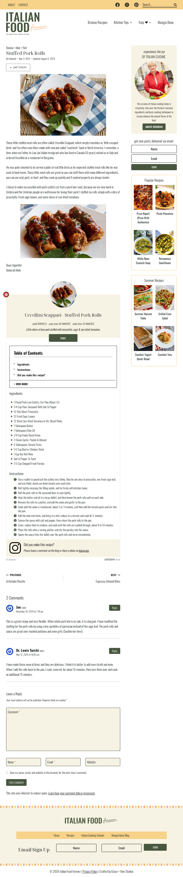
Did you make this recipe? (31, 375)
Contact (23, 5)
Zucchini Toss (165, 354)
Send (154, 167)
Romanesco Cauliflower (165, 260)
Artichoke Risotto (15, 578)
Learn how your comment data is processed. (71, 793)
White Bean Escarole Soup (143, 260)
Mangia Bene (166, 22)
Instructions (23, 370)
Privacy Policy (90, 871)
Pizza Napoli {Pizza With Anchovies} (143, 217)
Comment (14, 712)
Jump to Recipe (20, 67)
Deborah (12, 58)
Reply (114, 608)
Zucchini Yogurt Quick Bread (143, 356)
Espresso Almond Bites (108, 578)
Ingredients (23, 364)
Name (12, 762)
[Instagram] (127, 4)
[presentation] (143, 197)
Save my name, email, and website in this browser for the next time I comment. (48, 773)
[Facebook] (117, 4)
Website (91, 762)
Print (63, 338)
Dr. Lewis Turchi (27, 650)
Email (51, 762)
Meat (18, 47)
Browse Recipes (97, 22)
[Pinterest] (136, 4)
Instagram (84, 550)
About (11, 5)
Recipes (9, 47)
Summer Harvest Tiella (143, 316)
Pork (25, 47)
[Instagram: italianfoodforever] (16, 548)
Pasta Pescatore (165, 213)
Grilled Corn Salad (165, 316)
